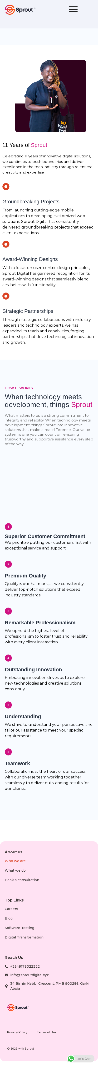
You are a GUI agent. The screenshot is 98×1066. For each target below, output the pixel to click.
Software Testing (19, 928)
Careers (11, 909)
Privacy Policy (17, 1032)
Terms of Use (46, 1032)
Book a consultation (22, 880)
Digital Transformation (24, 937)
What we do (15, 870)
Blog (9, 918)
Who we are (15, 861)
